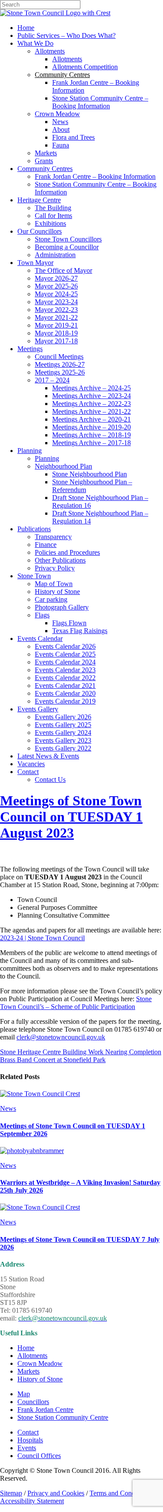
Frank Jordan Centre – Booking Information (95, 176)
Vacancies (31, 764)
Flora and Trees (73, 137)
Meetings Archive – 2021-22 (91, 411)
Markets (46, 153)
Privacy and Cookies (55, 1493)
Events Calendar (40, 638)
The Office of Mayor (63, 270)
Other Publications (60, 560)
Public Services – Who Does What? (66, 35)
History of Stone (57, 591)
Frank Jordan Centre (45, 1409)
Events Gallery (37, 709)
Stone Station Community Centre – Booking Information (100, 102)
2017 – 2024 (52, 380)
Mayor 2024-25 (56, 294)
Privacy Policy (55, 568)
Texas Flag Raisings (79, 630)
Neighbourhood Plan (63, 466)
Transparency (53, 536)
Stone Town (34, 576)
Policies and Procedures (67, 552)
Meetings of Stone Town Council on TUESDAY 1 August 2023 (71, 817)
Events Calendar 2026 (65, 646)
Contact (28, 771)
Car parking (51, 599)
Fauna (60, 145)
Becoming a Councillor (67, 247)
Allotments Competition (85, 66)
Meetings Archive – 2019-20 (91, 427)
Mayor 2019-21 (56, 325)
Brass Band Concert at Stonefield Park (53, 1059)
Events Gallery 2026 (63, 717)
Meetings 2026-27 (60, 364)
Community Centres (45, 168)
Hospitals (30, 1440)
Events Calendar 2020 (65, 693)
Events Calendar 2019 (65, 701)
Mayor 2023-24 (56, 301)
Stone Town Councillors (68, 239)
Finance (46, 544)
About (61, 129)
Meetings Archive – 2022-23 (91, 403)
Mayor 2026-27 (56, 278)
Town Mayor (35, 262)
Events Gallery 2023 (63, 740)
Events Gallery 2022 (63, 748)
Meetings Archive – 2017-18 (91, 442)
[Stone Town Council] (55, 13)
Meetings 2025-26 (60, 372)
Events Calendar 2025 (65, 654)
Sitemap (11, 1493)
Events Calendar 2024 (65, 662)
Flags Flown (69, 623)
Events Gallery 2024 (63, 732)
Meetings (30, 348)
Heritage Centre (39, 200)
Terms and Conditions (120, 1493)
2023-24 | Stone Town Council (42, 938)
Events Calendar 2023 (65, 670)
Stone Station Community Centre (62, 1417)
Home (25, 27)
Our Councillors (39, 231)
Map (23, 1394)
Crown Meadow (57, 113)
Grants (44, 160)
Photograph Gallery (62, 607)
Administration (55, 254)
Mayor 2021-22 (56, 317)
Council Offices (39, 1455)
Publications (34, 529)
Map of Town (54, 583)
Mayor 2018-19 (56, 333)
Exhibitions (50, 223)
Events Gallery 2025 (63, 724)
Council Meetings (59, 356)
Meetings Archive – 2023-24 (91, 395)
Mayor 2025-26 (56, 286)
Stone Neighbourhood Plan (89, 474)
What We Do (35, 43)
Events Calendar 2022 (65, 677)
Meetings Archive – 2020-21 (91, 419)
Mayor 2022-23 (56, 309)
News (60, 121)
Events (26, 1448)
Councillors (33, 1401)
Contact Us (50, 779)
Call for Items (53, 215)
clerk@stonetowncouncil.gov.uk (61, 1037)
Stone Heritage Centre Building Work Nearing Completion (80, 1052)
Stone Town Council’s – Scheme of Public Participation (76, 1002)
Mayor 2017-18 (56, 341)
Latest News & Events (48, 756)
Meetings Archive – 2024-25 (91, 388)
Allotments (50, 51)
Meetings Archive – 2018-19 (91, 435)
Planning (29, 450)
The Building (53, 207)
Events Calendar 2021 (65, 685)
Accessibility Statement (32, 1501)
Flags (42, 615)
